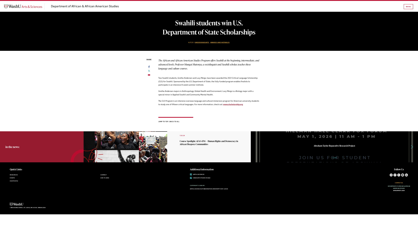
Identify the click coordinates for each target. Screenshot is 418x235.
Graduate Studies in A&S (201, 178)
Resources (14, 175)
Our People (14, 181)
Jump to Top (163, 121)
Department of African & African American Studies (85, 6)
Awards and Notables (220, 42)
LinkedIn (406, 175)
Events (12, 178)
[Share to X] (149, 71)
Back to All (175, 121)
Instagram (391, 175)
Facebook (395, 175)
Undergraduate (202, 42)
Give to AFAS (104, 178)
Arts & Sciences (198, 174)
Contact (103, 175)
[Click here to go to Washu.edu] (16, 205)
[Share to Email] (149, 75)
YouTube (402, 175)
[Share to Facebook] (149, 67)
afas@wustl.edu (399, 190)
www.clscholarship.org (233, 105)
